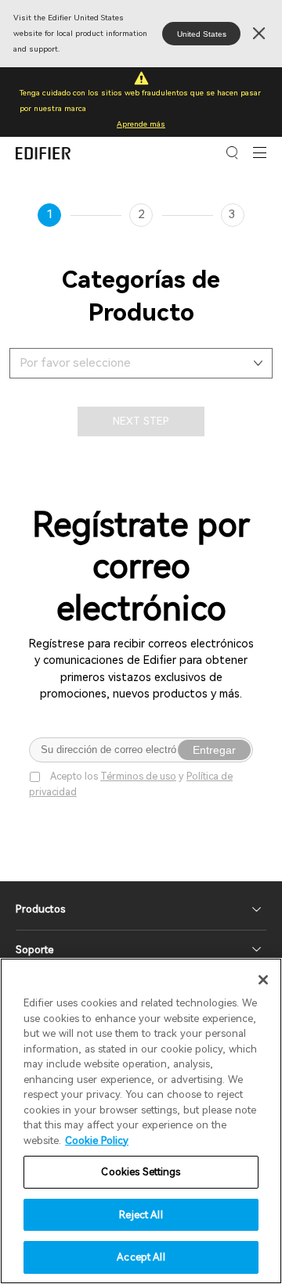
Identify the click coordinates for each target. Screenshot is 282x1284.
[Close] (263, 980)
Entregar (214, 750)
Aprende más (141, 124)
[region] (141, 1121)
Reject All (140, 1215)
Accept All (140, 1257)
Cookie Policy (96, 1140)
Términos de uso (138, 776)
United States (201, 34)
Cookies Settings (140, 1172)
